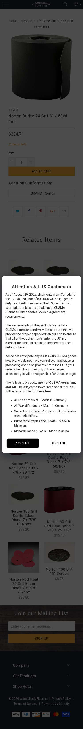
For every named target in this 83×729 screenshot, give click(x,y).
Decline (58, 443)
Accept (22, 443)
